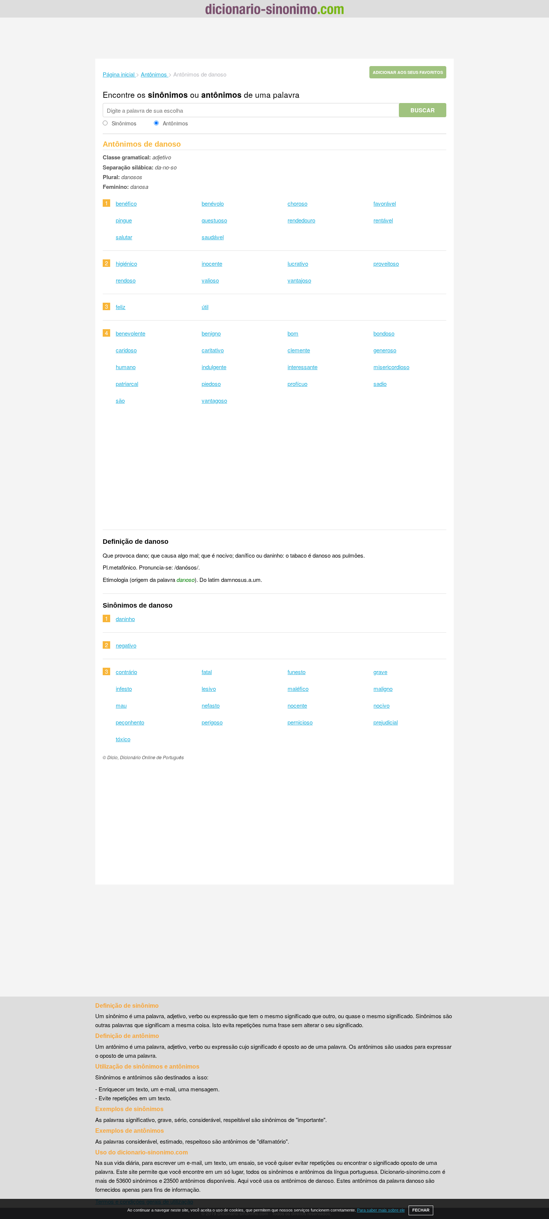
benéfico (126, 203)
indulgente (214, 367)
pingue (124, 220)
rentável (383, 220)
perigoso (212, 722)
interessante (302, 367)
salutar (124, 237)
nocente (297, 705)
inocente (212, 263)
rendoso (126, 280)
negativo (126, 645)
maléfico (298, 688)
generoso (384, 350)
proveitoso (386, 263)
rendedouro (301, 220)
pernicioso (300, 722)
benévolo (213, 203)
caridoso (126, 350)
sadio (380, 383)
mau (121, 705)
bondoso (383, 333)
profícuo (297, 383)
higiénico (126, 263)
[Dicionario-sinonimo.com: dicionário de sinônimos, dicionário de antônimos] (274, 10)
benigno (211, 333)
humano (126, 367)
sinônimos (168, 94)
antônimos (221, 94)
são (120, 400)
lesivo (209, 688)
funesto (296, 672)
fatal (207, 672)
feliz (120, 307)
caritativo (213, 350)
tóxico (123, 739)
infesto (124, 688)
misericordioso (391, 367)
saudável (213, 237)
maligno (383, 688)
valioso (210, 280)
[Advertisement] (274, 38)
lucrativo (298, 263)
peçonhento (130, 722)
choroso (297, 203)
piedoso (211, 383)
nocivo (381, 705)
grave (380, 672)
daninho (125, 619)
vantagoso (214, 400)
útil (205, 307)
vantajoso (299, 280)
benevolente (130, 333)
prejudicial (385, 722)
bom (293, 333)
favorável (384, 203)
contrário (126, 672)
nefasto (211, 705)
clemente (299, 350)
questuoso (214, 220)
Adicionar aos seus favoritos (408, 72)
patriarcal (127, 383)
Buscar (422, 110)
